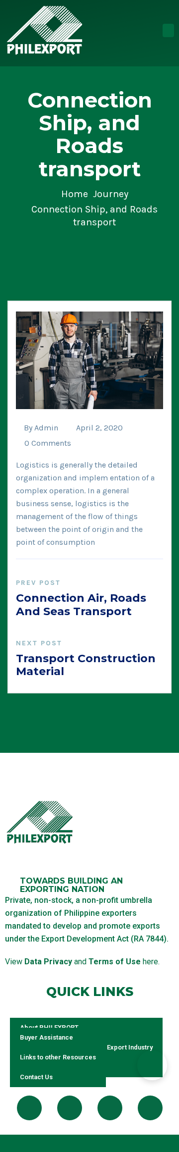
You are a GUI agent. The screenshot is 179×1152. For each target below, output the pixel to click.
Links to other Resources (58, 1057)
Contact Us (36, 1077)
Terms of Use (115, 961)
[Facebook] (29, 1108)
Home (74, 194)
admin (46, 427)
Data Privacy (48, 961)
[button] (168, 30)
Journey (110, 194)
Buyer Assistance (46, 1037)
